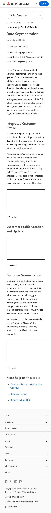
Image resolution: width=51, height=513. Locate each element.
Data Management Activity (32, 57)
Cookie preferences (14, 496)
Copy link (25, 46)
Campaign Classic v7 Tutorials (24, 27)
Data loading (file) (18, 393)
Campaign (29, 22)
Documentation (14, 22)
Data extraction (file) (20, 400)
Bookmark (13, 46)
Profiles (16, 57)
